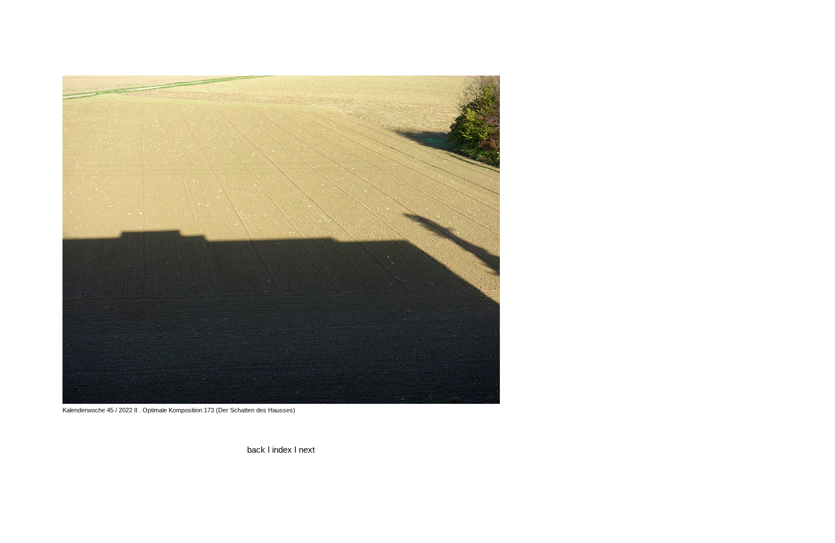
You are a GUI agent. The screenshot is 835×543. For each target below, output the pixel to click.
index (283, 449)
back (256, 449)
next (307, 449)
